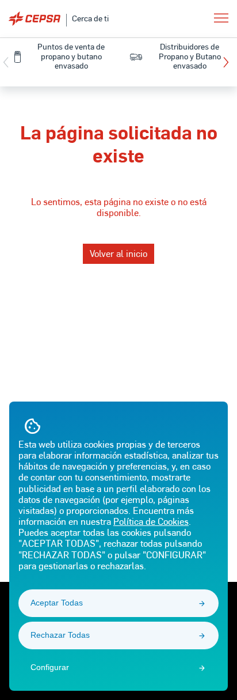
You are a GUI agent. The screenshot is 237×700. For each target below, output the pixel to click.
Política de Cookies (151, 521)
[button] (228, 62)
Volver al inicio (118, 253)
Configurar (49, 667)
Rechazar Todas (60, 635)
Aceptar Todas (56, 602)
